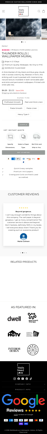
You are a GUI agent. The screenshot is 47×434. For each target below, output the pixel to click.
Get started (23, 152)
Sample (23, 124)
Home (4, 46)
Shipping (5, 93)
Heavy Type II (23, 114)
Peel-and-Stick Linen (34, 102)
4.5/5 (16, 414)
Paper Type (23, 98)
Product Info (23, 389)
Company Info (23, 384)
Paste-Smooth (16, 108)
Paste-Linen (32, 108)
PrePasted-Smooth (12, 102)
